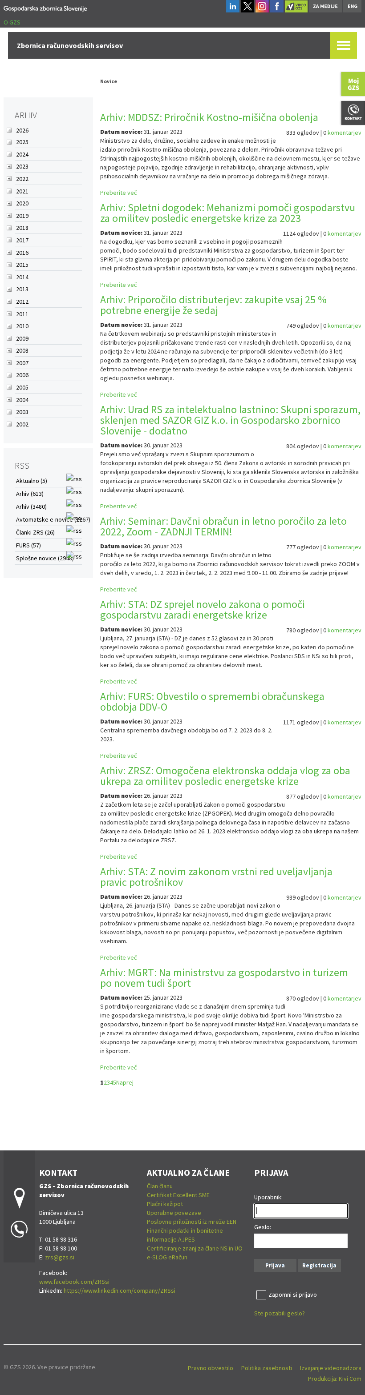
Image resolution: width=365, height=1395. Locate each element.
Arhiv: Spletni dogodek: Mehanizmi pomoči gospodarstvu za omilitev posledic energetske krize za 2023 (227, 213)
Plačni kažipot (165, 1204)
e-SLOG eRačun (167, 1257)
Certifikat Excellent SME (178, 1195)
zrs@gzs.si (59, 1257)
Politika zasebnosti (266, 1368)
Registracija (319, 1265)
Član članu (160, 1186)
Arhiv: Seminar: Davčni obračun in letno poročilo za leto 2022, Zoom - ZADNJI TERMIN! (223, 526)
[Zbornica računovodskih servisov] (45, 7)
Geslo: (262, 1227)
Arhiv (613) (30, 494)
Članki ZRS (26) (35, 532)
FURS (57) (28, 545)
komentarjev (344, 133)
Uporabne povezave (174, 1213)
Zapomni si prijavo (292, 1294)
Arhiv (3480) (31, 507)
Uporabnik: (268, 1197)
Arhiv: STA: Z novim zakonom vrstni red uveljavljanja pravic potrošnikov (216, 876)
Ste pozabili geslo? (279, 1313)
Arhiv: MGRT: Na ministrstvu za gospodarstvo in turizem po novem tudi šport (224, 977)
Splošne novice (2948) (45, 558)
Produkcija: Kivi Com (334, 1379)
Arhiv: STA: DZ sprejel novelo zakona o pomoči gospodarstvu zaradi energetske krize (202, 609)
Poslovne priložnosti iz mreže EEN (191, 1222)
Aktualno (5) (31, 481)
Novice (108, 81)
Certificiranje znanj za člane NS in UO (195, 1248)
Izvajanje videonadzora (330, 1368)
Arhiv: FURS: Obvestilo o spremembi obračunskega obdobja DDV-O (212, 701)
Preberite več (118, 193)
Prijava (275, 1265)
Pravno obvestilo (210, 1368)
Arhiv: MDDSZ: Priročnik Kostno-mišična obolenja (209, 117)
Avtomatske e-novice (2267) (53, 519)
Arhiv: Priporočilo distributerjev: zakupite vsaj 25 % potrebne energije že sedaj (213, 305)
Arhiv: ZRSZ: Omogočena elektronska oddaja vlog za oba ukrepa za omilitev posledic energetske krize (225, 776)
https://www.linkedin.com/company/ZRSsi (119, 1290)
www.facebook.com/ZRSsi (74, 1282)
